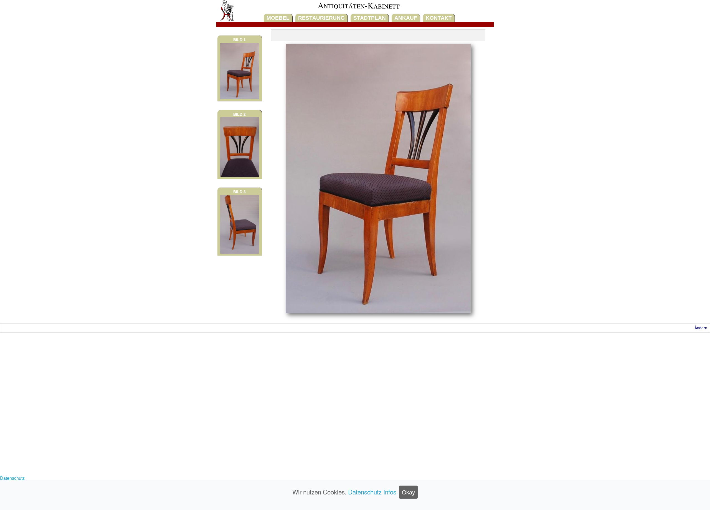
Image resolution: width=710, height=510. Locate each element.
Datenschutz (12, 478)
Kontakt (439, 18)
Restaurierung (321, 18)
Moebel (278, 18)
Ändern (700, 327)
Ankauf (405, 18)
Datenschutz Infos (372, 491)
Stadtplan (369, 18)
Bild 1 (239, 39)
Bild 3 (239, 192)
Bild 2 (239, 114)
